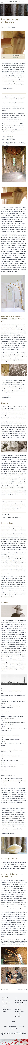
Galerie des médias (19, 1011)
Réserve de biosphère (20, 1005)
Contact (16, 1028)
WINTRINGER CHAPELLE (12, 1)
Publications (18, 1009)
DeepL (17, 1032)
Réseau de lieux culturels (21, 1000)
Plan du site (18, 1014)
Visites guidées (5, 998)
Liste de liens (18, 1016)
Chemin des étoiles (19, 1002)
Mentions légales (12, 1026)
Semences (5, 990)
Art (16, 998)
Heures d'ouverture (6, 1009)
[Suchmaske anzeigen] (23, 1)
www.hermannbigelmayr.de (8, 775)
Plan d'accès (5, 1011)
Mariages (4, 1000)
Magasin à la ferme (6, 1002)
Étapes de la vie (21, 990)
